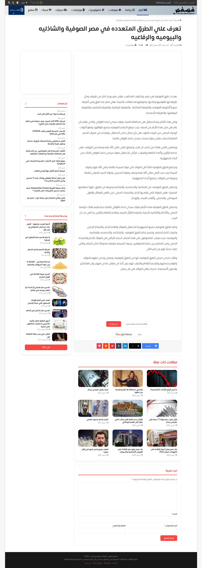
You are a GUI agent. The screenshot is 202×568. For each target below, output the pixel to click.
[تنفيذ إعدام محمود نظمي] (93, 408)
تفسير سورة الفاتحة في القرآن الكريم (40, 276)
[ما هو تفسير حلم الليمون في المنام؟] (59, 241)
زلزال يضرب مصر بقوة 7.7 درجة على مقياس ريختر (163, 421)
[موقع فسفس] (184, 10)
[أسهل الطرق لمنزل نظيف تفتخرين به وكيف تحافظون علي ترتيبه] (59, 325)
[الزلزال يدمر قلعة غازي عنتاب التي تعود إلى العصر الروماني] (128, 408)
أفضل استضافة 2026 (163, 2)
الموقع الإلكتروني (119, 525)
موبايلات (77, 10)
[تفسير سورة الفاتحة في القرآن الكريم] (59, 278)
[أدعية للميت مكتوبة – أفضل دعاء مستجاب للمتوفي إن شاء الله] (59, 228)
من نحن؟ (88, 563)
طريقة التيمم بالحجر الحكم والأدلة (39, 251)
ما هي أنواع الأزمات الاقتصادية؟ (163, 389)
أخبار (141, 10)
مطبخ (31, 10)
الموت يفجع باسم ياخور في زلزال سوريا (95, 451)
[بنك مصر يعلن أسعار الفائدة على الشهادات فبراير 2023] (162, 438)
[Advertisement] (127, 70)
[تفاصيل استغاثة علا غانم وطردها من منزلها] (128, 378)
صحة (46, 10)
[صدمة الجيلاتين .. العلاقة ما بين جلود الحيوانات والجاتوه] (59, 265)
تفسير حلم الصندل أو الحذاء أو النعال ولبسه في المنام (37, 289)
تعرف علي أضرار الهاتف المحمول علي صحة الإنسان (39, 302)
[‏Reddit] (106, 346)
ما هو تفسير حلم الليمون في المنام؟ (37, 239)
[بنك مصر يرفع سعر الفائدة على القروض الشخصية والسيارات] (128, 438)
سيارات (59, 10)
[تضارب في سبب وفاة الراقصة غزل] (59, 337)
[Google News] (124, 334)
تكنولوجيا (96, 10)
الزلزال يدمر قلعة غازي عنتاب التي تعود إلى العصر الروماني (129, 421)
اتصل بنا (114, 563)
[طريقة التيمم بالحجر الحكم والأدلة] (59, 253)
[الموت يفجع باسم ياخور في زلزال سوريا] (93, 438)
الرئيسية (177, 20)
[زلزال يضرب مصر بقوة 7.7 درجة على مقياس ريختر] (162, 408)
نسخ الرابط (114, 324)
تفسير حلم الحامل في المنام (38, 310)
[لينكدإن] (125, 346)
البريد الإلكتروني (170, 525)
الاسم (174, 514)
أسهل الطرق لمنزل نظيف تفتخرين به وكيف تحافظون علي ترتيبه (38, 323)
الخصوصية (107, 563)
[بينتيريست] (112, 346)
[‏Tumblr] (118, 346)
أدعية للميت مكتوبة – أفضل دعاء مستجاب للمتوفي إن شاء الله (38, 226)
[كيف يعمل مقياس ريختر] (93, 378)
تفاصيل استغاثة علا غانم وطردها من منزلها (129, 391)
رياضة (128, 10)
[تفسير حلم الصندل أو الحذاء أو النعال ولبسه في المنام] (59, 291)
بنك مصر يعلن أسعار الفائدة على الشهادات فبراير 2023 (164, 451)
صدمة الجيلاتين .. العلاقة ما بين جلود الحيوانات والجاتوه (38, 263)
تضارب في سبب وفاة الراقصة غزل (38, 335)
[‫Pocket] (99, 346)
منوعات (114, 10)
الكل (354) (46, 347)
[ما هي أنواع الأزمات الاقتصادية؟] (162, 378)
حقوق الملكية (97, 563)
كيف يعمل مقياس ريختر (98, 389)
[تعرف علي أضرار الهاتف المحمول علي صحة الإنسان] (59, 302)
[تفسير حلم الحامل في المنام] (59, 313)
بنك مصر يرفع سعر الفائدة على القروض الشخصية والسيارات (130, 451)
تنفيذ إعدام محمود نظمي (97, 419)
